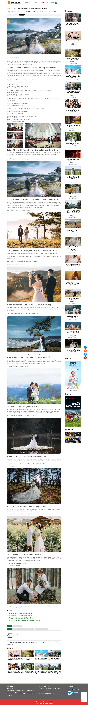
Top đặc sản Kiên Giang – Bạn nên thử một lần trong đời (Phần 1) (24, 620)
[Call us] (74, 689)
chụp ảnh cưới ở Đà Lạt (17, 628)
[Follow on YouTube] (78, 689)
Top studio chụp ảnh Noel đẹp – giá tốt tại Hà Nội (20, 615)
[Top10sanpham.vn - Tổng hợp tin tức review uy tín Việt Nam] (14, 2)
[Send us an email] (72, 689)
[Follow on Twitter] (70, 689)
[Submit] (56, 3)
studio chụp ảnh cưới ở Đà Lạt (28, 628)
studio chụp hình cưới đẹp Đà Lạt (41, 628)
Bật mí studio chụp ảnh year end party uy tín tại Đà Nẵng (22, 617)
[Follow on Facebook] (68, 689)
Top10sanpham (27, 62)
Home (8, 8)
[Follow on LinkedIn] (76, 689)
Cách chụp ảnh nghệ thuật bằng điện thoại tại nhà (20, 613)
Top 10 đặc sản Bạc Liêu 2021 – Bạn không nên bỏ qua (22, 618)
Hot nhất (20, 625)
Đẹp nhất (14, 8)
